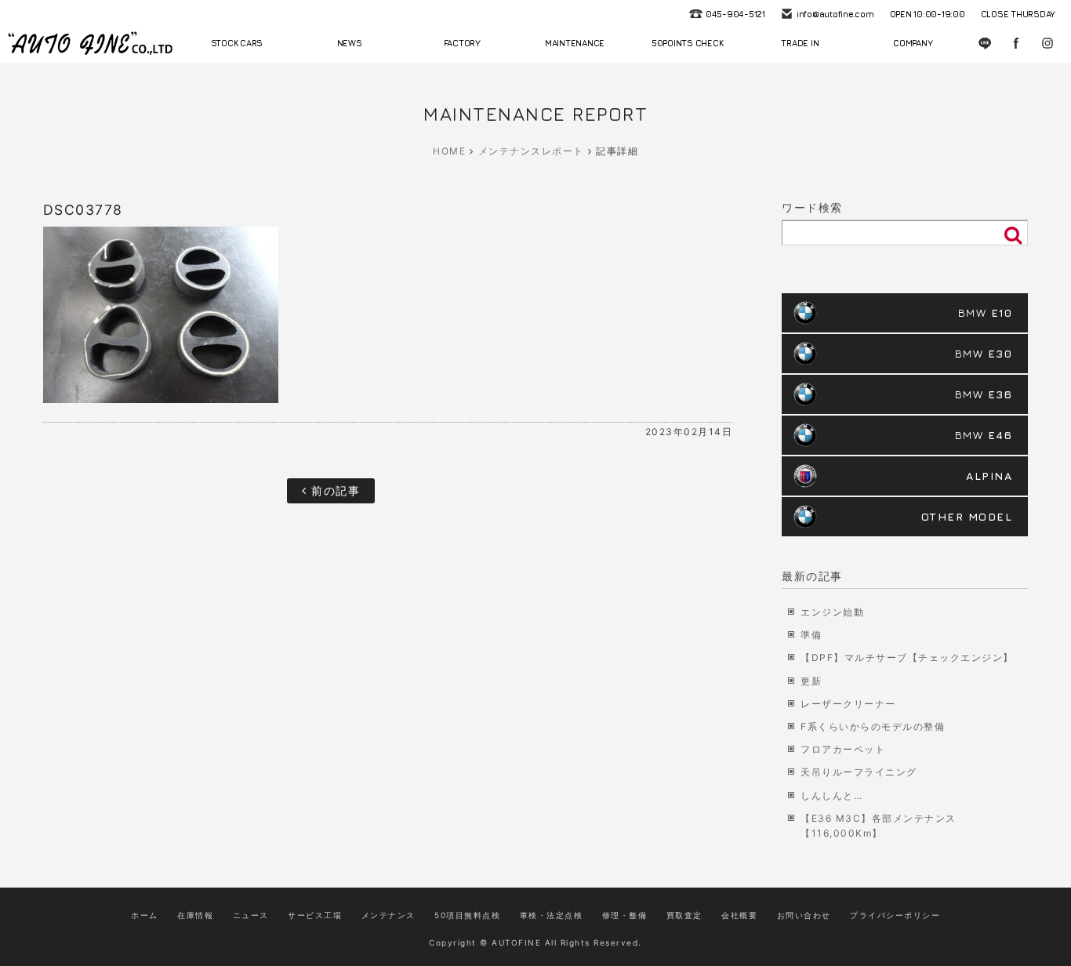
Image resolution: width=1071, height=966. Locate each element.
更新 (811, 681)
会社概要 (739, 915)
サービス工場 (315, 915)
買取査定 (684, 915)
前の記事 (334, 490)
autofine (90, 43)
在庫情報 (195, 915)
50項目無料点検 (467, 915)
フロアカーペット (843, 749)
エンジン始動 (832, 612)
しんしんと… (831, 795)
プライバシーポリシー (895, 915)
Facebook (1016, 43)
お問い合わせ (804, 915)
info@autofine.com (835, 14)
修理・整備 (625, 915)
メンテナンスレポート (531, 151)
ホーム (144, 915)
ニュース (251, 915)
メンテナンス (388, 915)
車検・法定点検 (551, 915)
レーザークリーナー (848, 704)
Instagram (1047, 43)
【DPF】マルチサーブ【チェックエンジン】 (907, 657)
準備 (811, 635)
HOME (449, 151)
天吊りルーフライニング (859, 772)
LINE (984, 43)
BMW (985, 312)
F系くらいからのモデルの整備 (873, 726)
